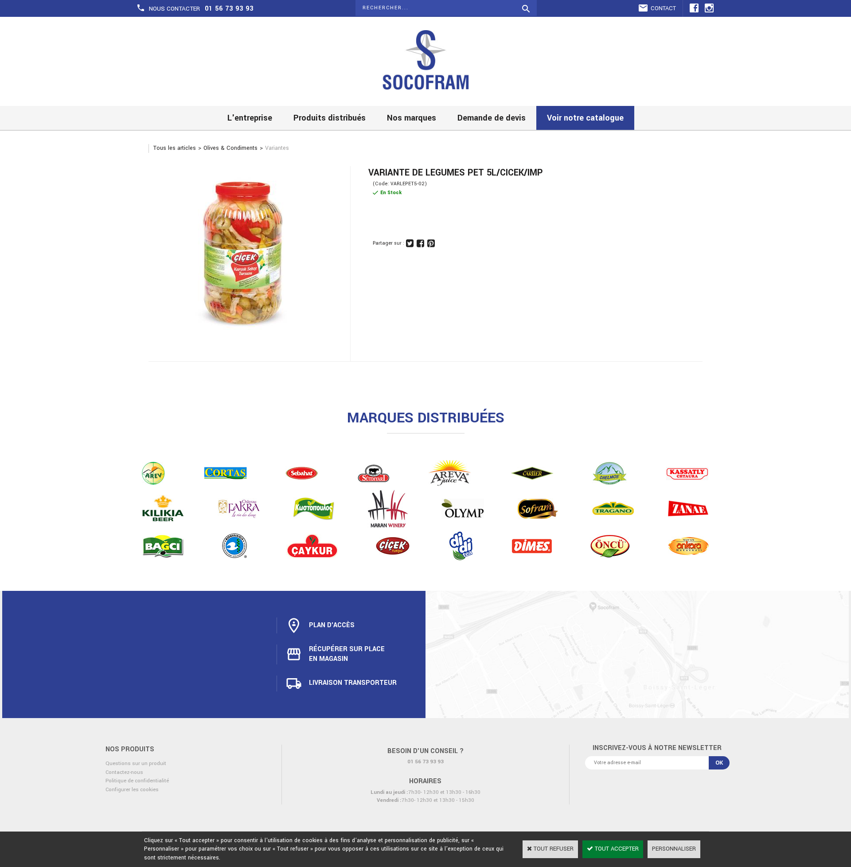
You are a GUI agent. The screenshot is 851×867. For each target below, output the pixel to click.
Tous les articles (174, 148)
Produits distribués (329, 118)
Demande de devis (491, 118)
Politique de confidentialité (137, 781)
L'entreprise (249, 118)
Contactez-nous (124, 772)
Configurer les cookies (132, 789)
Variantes (277, 148)
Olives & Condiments (230, 148)
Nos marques (411, 118)
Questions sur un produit (135, 763)
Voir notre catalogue (585, 118)
